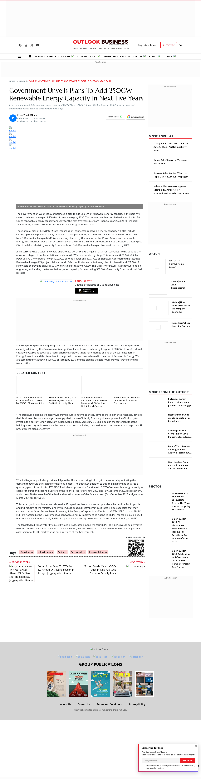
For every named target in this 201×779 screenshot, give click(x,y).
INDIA (75, 48)
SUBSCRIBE (168, 45)
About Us (65, 762)
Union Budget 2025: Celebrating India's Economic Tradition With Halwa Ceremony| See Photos (181, 617)
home (12, 81)
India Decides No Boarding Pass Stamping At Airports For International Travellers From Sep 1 (172, 190)
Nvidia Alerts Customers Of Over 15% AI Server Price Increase (127, 393)
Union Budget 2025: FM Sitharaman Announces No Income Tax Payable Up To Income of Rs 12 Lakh (180, 589)
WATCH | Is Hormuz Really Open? (181, 262)
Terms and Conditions (110, 762)
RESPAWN (116, 48)
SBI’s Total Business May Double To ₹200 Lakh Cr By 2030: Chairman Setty (30, 397)
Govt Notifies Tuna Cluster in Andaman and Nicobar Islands (178, 523)
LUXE (126, 48)
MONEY (83, 48)
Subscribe (187, 760)
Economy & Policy (87, 56)
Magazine (40, 56)
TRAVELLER (96, 48)
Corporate (64, 56)
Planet (153, 56)
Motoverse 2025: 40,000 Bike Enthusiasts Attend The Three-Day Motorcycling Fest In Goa (182, 560)
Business (62, 546)
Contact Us (84, 762)
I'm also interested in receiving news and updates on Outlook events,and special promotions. (170, 767)
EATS (106, 48)
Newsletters (111, 56)
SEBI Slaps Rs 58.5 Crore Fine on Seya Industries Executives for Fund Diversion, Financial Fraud (179, 452)
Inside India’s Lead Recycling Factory (181, 324)
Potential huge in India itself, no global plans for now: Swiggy (179, 401)
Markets (51, 56)
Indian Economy (45, 546)
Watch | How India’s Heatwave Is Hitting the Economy (181, 308)
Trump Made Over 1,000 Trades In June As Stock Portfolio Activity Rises (63, 390)
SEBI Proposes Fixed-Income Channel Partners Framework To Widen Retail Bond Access (94, 395)
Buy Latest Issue (147, 45)
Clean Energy (26, 546)
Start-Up (137, 56)
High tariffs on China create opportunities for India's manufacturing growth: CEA (179, 428)
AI (129, 56)
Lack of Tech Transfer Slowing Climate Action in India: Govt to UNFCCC (179, 468)
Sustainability (78, 546)
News (123, 56)
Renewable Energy (98, 546)
